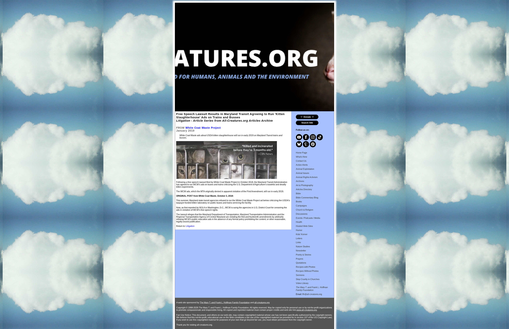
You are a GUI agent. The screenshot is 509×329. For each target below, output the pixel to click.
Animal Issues (302, 173)
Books (299, 201)
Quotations (301, 263)
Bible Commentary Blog (307, 197)
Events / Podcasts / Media (308, 218)
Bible (298, 193)
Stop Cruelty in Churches (307, 279)
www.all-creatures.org (306, 310)
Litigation (190, 226)
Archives (300, 181)
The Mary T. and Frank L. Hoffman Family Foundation (225, 302)
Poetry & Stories (303, 255)
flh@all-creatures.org (312, 294)
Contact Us (301, 161)
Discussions (301, 214)
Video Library (302, 283)
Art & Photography (304, 185)
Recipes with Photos (305, 267)
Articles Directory (304, 189)
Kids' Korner (301, 234)
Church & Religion (304, 210)
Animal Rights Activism (306, 177)
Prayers (299, 259)
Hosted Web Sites (304, 226)
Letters (299, 238)
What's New (301, 157)
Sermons (300, 275)
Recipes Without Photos (307, 271)
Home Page (301, 153)
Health (299, 222)
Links (298, 242)
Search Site (307, 123)
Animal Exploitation (305, 169)
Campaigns (301, 206)
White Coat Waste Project (203, 127)
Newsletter (301, 250)
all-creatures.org (262, 302)
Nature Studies (303, 246)
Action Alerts (302, 165)
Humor (299, 230)
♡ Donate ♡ (307, 117)
